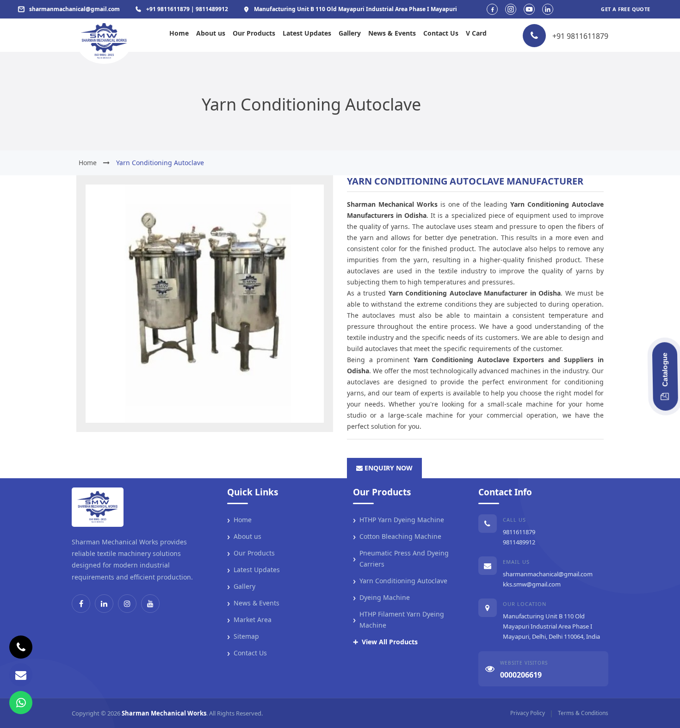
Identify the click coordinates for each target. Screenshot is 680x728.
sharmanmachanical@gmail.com (548, 574)
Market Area (249, 619)
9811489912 (519, 542)
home (88, 162)
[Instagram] (127, 603)
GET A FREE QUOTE (625, 9)
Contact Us (440, 33)
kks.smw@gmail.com (532, 584)
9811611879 (519, 532)
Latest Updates (307, 33)
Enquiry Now (388, 467)
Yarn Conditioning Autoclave (400, 580)
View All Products (385, 642)
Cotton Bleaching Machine (397, 536)
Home (179, 33)
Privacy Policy (527, 713)
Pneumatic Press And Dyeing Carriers (401, 558)
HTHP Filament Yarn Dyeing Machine (398, 619)
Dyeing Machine (381, 597)
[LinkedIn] (104, 603)
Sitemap (243, 636)
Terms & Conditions (583, 713)
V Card (476, 33)
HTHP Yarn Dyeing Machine (398, 519)
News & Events (392, 33)
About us (210, 33)
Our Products (254, 33)
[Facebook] (81, 603)
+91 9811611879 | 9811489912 (187, 9)
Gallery (350, 33)
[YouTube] (150, 603)
